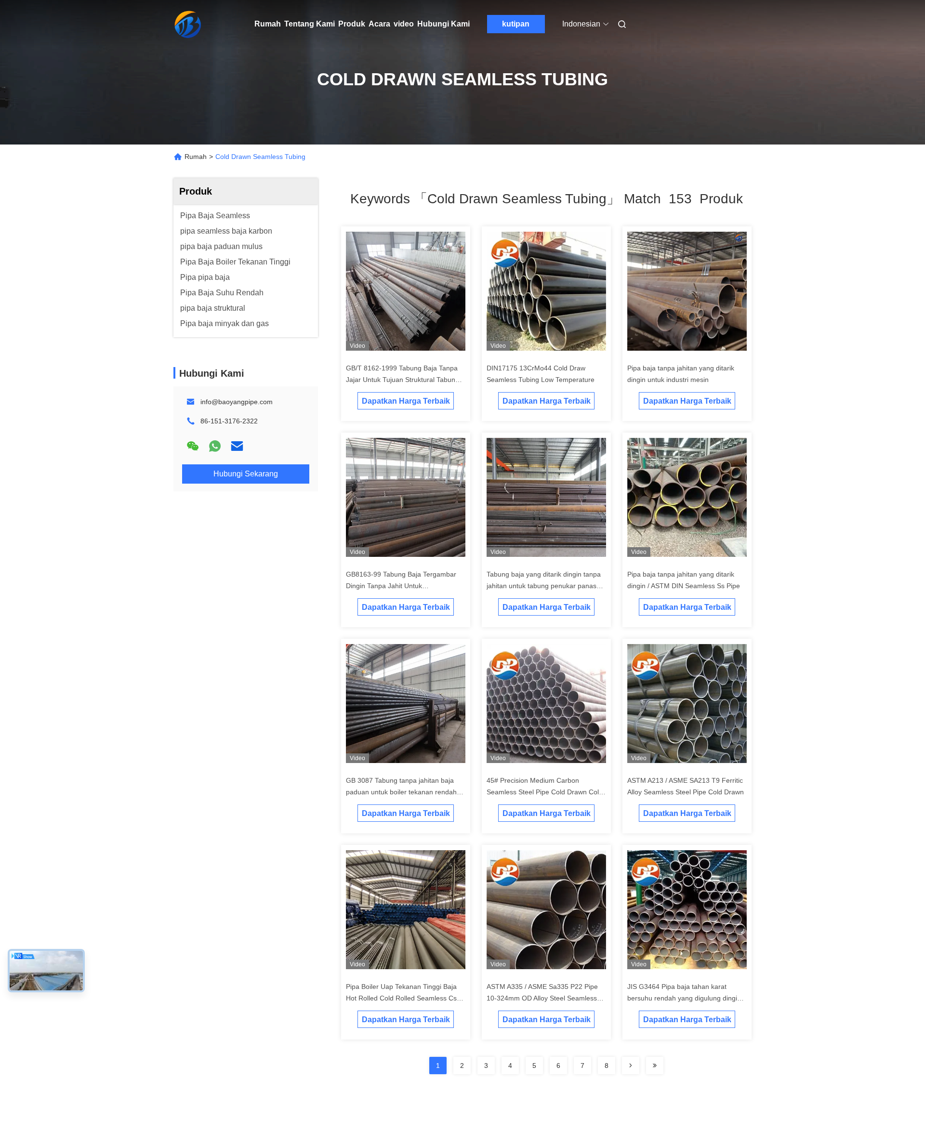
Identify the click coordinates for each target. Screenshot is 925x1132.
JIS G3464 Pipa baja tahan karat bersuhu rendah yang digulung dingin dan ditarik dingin (684, 998)
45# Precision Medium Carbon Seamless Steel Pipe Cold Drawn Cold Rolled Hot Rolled (545, 792)
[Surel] (237, 446)
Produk (351, 24)
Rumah (267, 24)
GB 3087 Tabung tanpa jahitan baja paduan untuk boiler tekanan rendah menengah (401, 792)
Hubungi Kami (443, 24)
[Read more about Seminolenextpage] (630, 1065)
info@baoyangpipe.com (236, 402)
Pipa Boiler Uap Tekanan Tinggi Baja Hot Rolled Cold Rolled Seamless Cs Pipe (401, 998)
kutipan (515, 24)
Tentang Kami (309, 24)
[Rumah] (187, 24)
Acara (379, 24)
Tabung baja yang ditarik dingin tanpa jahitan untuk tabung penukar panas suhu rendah (544, 585)
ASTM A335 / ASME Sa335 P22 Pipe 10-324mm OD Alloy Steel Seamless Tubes (542, 998)
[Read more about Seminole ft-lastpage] (654, 1065)
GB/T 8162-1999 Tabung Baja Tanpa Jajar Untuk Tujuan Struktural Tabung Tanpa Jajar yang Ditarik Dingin (402, 379)
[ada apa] (215, 446)
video (404, 24)
